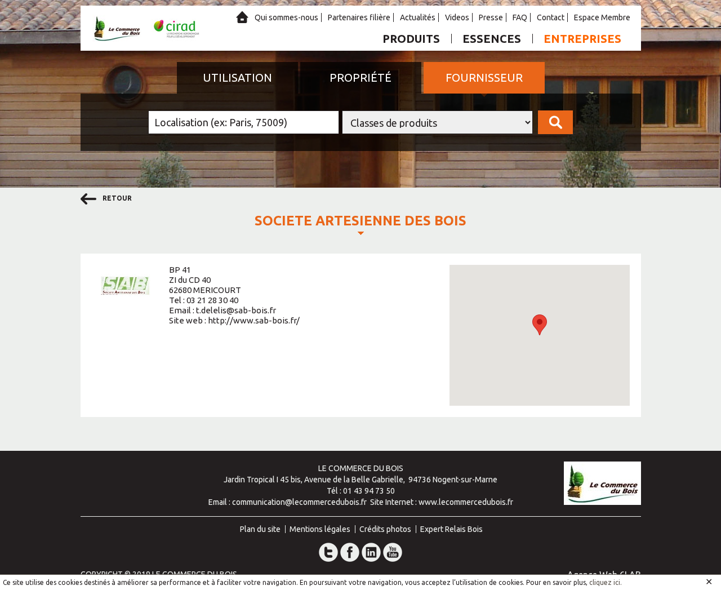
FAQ (520, 17)
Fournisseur (484, 77)
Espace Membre (602, 17)
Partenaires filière (359, 17)
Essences (491, 38)
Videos (457, 17)
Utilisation (237, 77)
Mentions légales (320, 529)
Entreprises (582, 38)
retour (116, 198)
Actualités (417, 17)
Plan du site (260, 529)
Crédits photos (385, 529)
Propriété (360, 77)
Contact (550, 17)
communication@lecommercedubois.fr (299, 502)
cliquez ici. (605, 582)
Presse (491, 17)
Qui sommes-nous (286, 17)
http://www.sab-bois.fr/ (254, 320)
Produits (411, 38)
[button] (539, 324)
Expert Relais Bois (451, 529)
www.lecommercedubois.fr (466, 502)
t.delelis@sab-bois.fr (236, 310)
